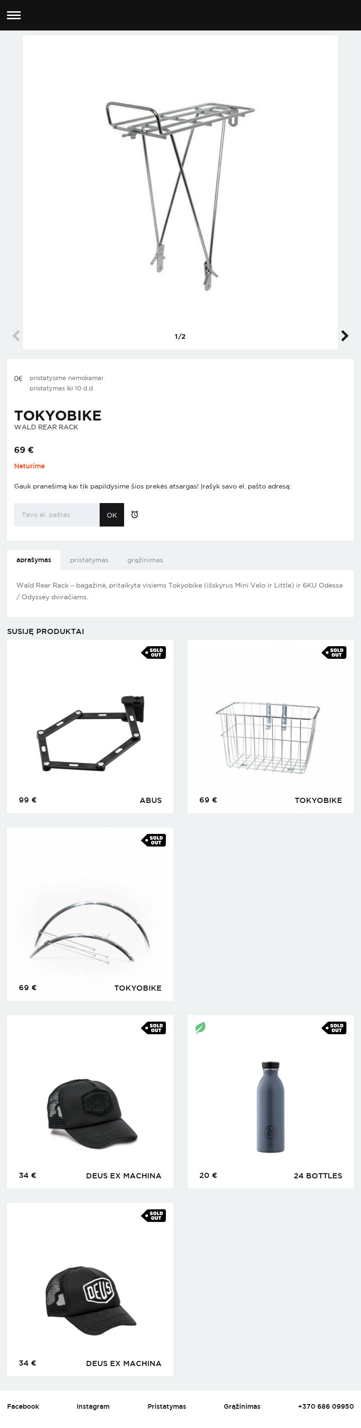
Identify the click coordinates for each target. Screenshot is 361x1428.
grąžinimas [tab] (145, 560)
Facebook (23, 1406)
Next (342, 335)
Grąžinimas (242, 1406)
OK (112, 515)
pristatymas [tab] (89, 560)
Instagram (93, 1406)
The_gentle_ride (181, 15)
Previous (18, 335)
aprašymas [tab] (33, 559)
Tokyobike (58, 415)
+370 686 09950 (326, 1406)
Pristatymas (167, 1406)
